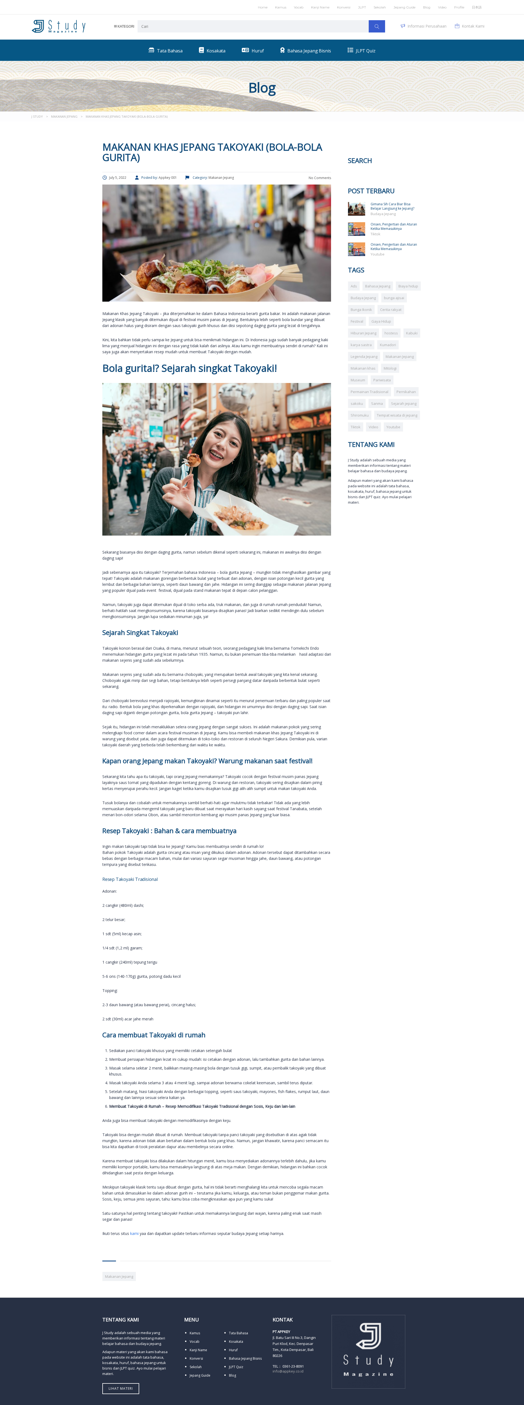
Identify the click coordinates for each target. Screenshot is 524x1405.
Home (262, 7)
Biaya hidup (408, 286)
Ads (354, 286)
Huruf (233, 1350)
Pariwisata (382, 380)
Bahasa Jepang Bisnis (245, 1358)
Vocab (298, 7)
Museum (358, 380)
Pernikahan (406, 391)
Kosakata (236, 1341)
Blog (426, 7)
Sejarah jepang (403, 403)
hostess (391, 333)
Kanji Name (320, 7)
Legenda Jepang (364, 356)
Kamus (280, 7)
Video (373, 426)
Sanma (377, 403)
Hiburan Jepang (363, 333)
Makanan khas (363, 368)
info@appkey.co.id (288, 1371)
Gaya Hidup (381, 321)
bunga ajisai (394, 297)
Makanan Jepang (119, 1276)
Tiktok (375, 233)
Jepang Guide (404, 7)
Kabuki (412, 333)
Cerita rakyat (390, 309)
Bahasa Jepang (377, 286)
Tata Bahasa (238, 1333)
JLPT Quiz (236, 1367)
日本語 (477, 7)
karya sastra (361, 344)
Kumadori (388, 344)
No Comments (319, 178)
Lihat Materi (121, 1388)
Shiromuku (360, 415)
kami (134, 1233)
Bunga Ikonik (361, 309)
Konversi (196, 1358)
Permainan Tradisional (369, 391)
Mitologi (390, 368)
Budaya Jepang (383, 213)
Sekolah (380, 7)
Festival (357, 321)
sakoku (357, 403)
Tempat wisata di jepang (397, 415)
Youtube (378, 254)
